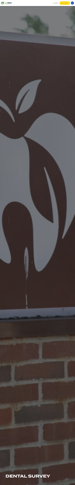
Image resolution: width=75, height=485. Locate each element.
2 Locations (55, 3)
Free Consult (64, 3)
